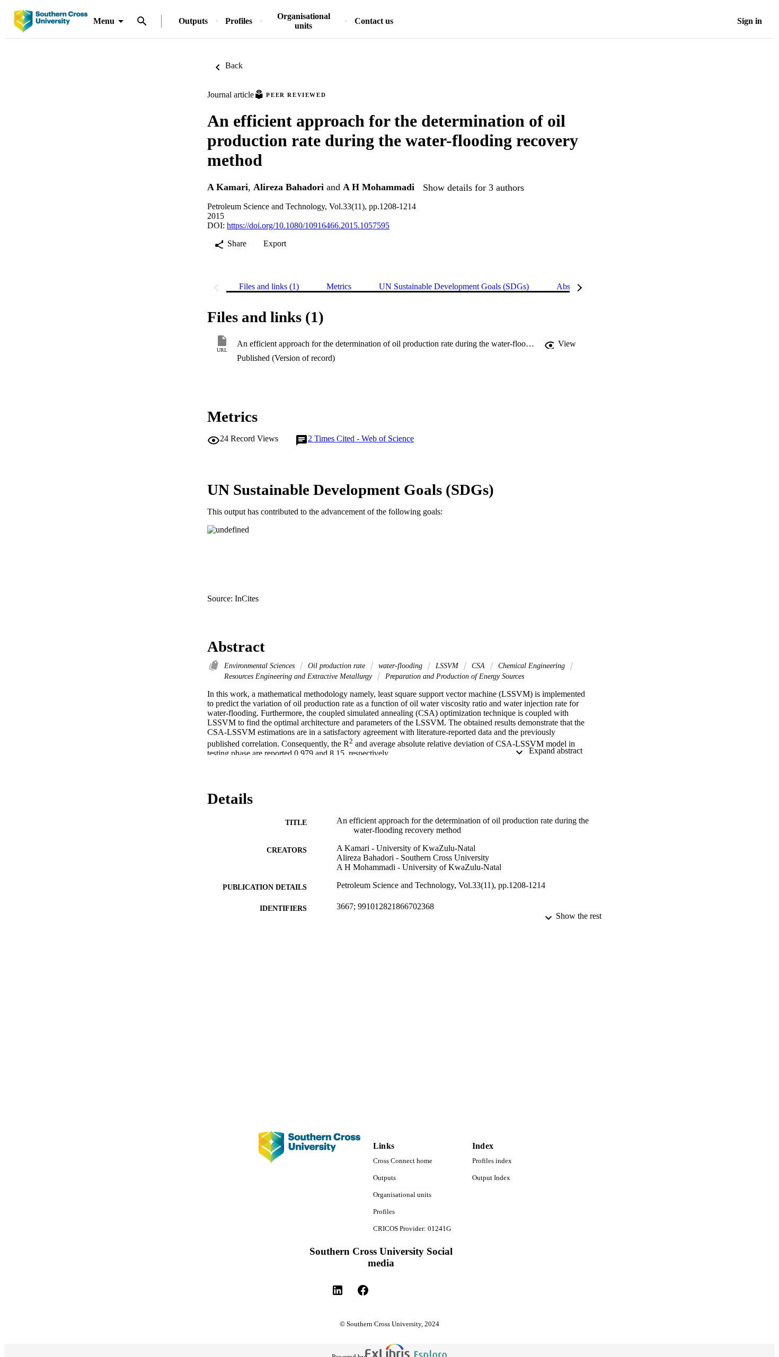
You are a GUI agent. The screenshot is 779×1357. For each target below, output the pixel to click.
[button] (560, 344)
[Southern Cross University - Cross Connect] (51, 21)
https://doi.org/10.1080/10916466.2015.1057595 (308, 225)
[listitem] (337, 1290)
